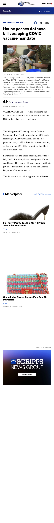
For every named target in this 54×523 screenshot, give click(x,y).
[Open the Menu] (4, 4)
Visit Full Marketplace (42, 194)
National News (13, 22)
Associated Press (20, 102)
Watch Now (46, 4)
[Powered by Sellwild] (47, 347)
